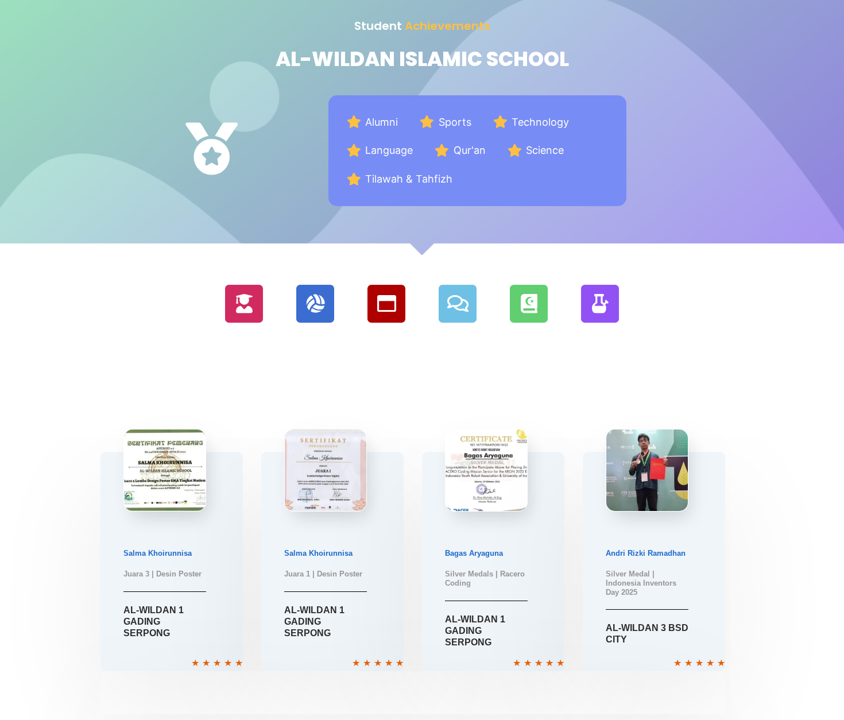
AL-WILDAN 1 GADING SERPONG (153, 621)
